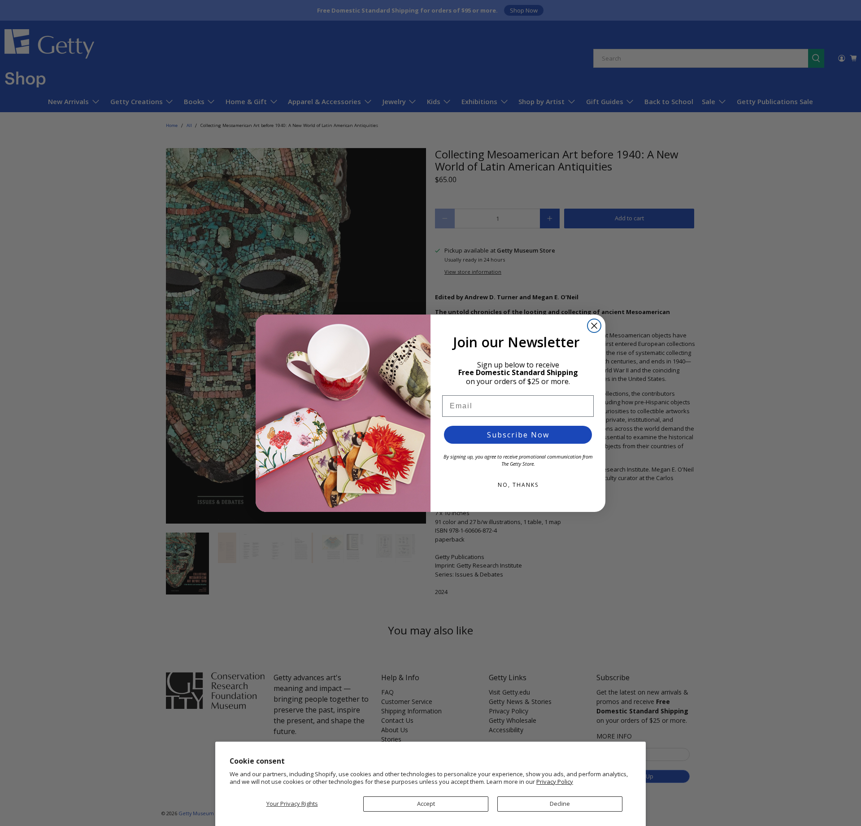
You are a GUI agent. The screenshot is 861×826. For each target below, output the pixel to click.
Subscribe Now (518, 435)
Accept (426, 804)
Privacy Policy (554, 782)
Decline (560, 804)
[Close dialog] (594, 325)
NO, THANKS (518, 485)
